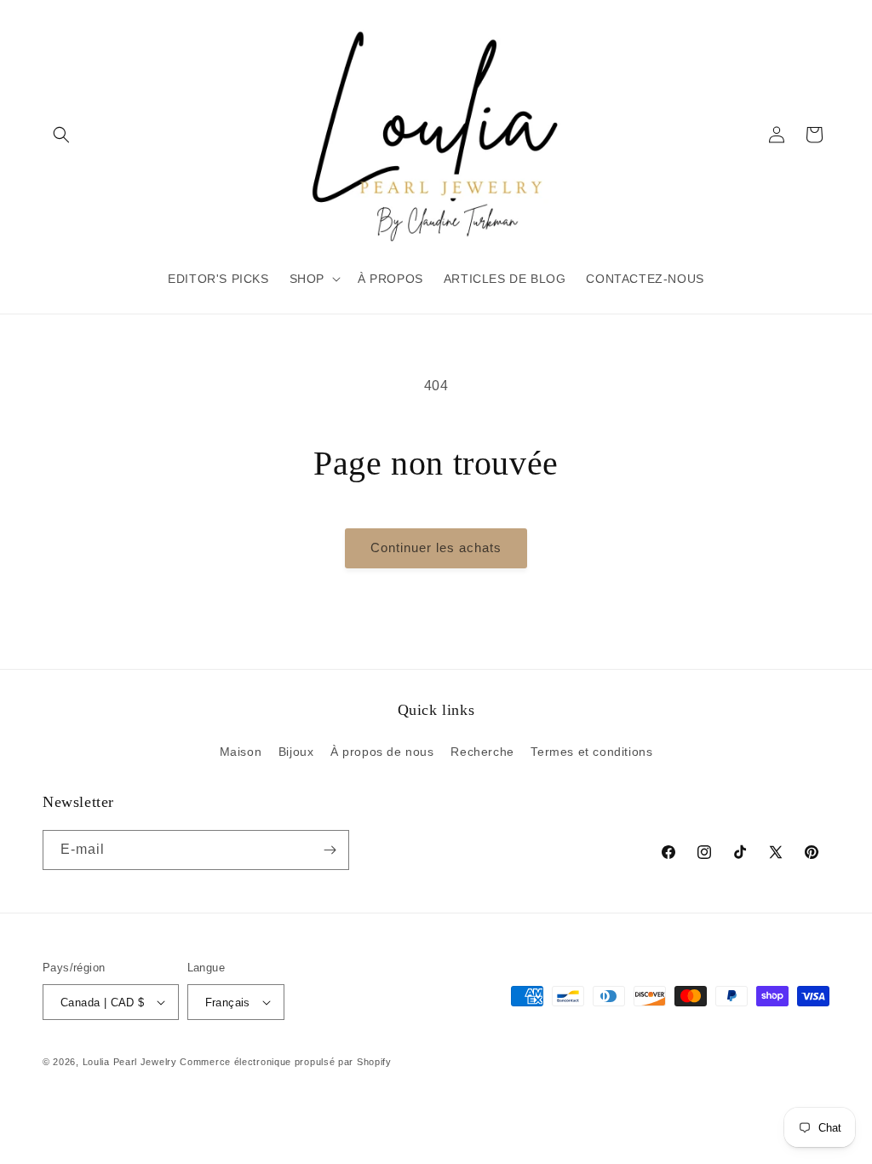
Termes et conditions (591, 751)
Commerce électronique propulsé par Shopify (285, 1062)
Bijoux (296, 751)
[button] (61, 134)
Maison (241, 751)
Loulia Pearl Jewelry (130, 1062)
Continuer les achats (436, 547)
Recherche (481, 751)
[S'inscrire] (329, 850)
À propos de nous (382, 751)
